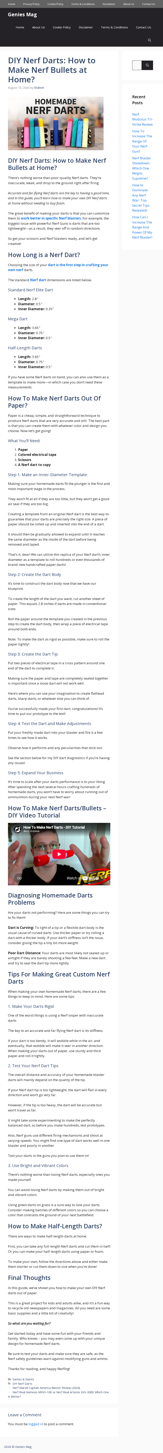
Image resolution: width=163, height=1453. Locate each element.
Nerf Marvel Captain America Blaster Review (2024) (46, 1388)
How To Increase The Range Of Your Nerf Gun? (142, 141)
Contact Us (148, 4)
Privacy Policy (31, 4)
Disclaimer (109, 4)
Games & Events (23, 1379)
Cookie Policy (55, 4)
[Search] (147, 65)
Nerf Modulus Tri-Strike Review (142, 119)
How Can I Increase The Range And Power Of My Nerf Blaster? (142, 227)
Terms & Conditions (83, 4)
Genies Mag (22, 14)
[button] (149, 40)
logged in (35, 1424)
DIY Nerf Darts (22, 1384)
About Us (128, 4)
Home (11, 4)
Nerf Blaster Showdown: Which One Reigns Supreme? (141, 168)
